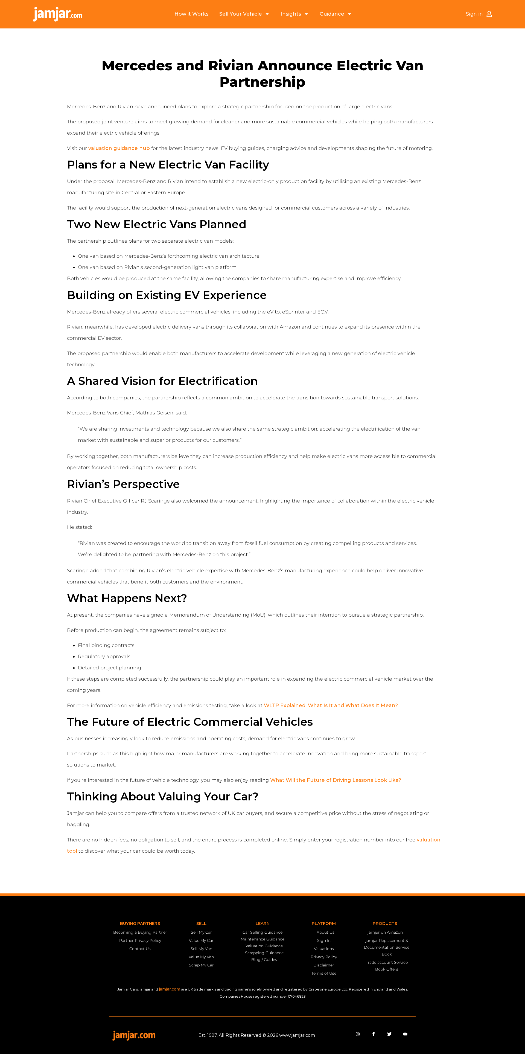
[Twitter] (389, 1034)
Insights (291, 14)
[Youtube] (405, 1034)
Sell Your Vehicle (240, 14)
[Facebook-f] (373, 1034)
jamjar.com (169, 989)
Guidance (332, 14)
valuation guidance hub (119, 148)
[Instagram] (357, 1034)
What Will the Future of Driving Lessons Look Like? (335, 780)
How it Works (191, 14)
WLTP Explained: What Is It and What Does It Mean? (331, 705)
